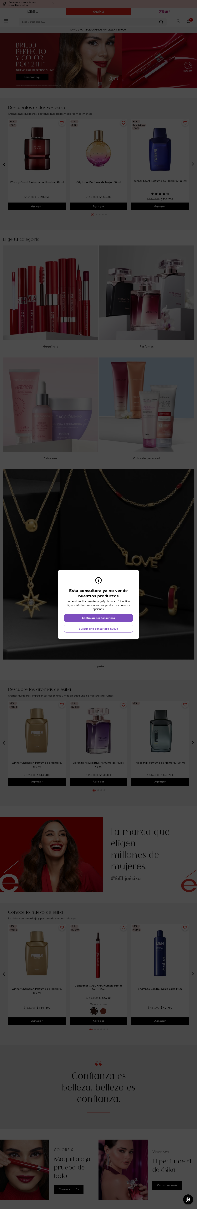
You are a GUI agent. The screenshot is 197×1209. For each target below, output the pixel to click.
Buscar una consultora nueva (98, 628)
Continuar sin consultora (98, 618)
